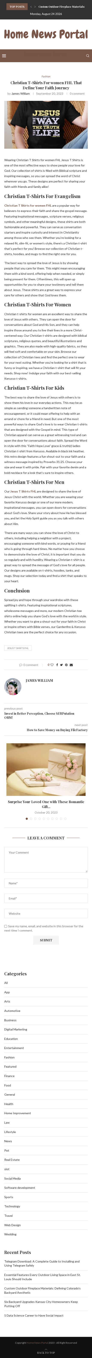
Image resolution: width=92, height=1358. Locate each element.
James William (20, 93)
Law (7, 1122)
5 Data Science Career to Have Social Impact (34, 1315)
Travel (8, 1215)
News (8, 1141)
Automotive (12, 1011)
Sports (8, 1197)
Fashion (46, 76)
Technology (12, 1206)
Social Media (12, 1178)
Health (8, 1104)
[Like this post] (51, 665)
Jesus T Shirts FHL (23, 491)
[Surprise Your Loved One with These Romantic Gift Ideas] (46, 769)
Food (7, 1085)
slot (6, 1169)
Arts (7, 1001)
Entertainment (14, 1048)
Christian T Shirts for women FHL (28, 205)
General (9, 1094)
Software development (19, 1187)
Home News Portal (37, 1342)
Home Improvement (17, 1113)
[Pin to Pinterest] (66, 665)
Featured (10, 1066)
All (6, 983)
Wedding (10, 1234)
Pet (6, 1150)
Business (10, 1020)
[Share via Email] (71, 665)
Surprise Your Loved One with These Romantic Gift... (46, 804)
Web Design (12, 1225)
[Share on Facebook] (57, 665)
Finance (9, 1076)
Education (11, 1039)
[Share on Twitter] (61, 665)
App (7, 992)
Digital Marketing (15, 1029)
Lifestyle (10, 1132)
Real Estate (12, 1159)
